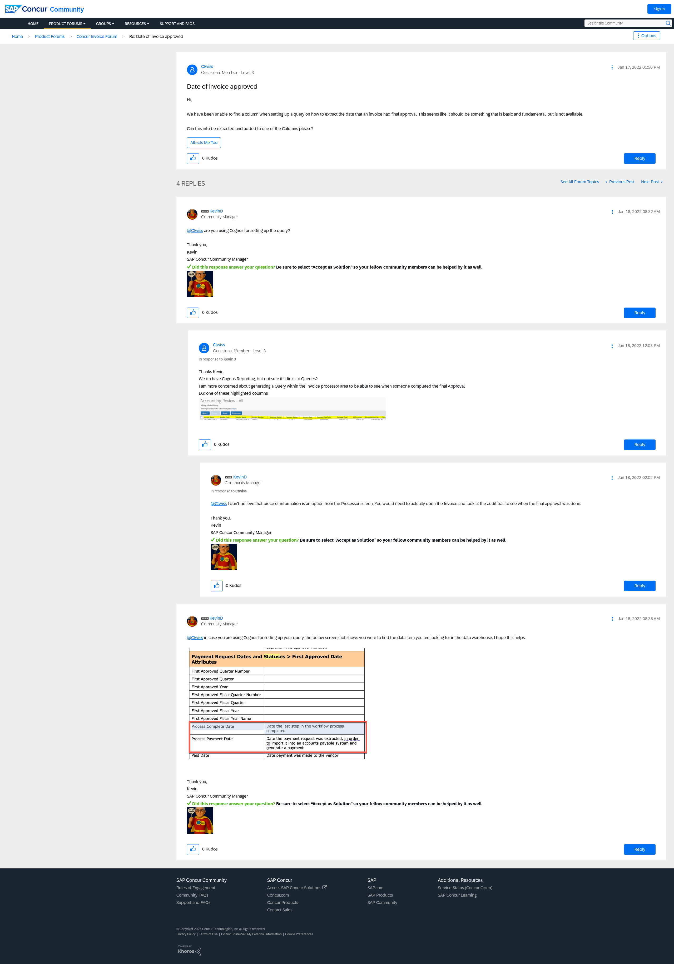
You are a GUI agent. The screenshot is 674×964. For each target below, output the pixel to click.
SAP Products (380, 895)
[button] (612, 67)
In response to (217, 359)
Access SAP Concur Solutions (294, 888)
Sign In (659, 9)
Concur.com (278, 895)
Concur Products (282, 902)
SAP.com (375, 888)
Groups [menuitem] (103, 24)
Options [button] (648, 35)
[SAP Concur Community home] (26, 9)
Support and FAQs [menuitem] (177, 24)
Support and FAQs (193, 902)
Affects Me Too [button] (203, 142)
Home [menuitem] (33, 24)
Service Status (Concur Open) (465, 888)
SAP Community (382, 902)
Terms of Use (208, 934)
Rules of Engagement (195, 888)
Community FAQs (192, 895)
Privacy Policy (186, 934)
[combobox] (628, 23)
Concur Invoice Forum (97, 36)
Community (67, 9)
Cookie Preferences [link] (299, 934)
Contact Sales (279, 910)
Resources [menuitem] (135, 24)
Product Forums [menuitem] (65, 24)
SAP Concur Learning (457, 895)
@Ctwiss (195, 230)
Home (17, 36)
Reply (640, 158)
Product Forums (50, 36)
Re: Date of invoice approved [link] (156, 36)
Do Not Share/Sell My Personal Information (251, 934)
